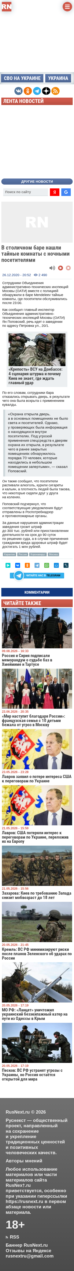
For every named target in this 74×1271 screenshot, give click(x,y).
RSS (12, 1237)
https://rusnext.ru (24, 1201)
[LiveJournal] (66, 565)
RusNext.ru (18, 1112)
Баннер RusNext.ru (27, 1245)
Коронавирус (38, 554)
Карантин (9, 554)
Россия (23, 554)
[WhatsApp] (46, 565)
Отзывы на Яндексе (28, 1250)
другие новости (37, 181)
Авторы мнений (24, 1160)
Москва (53, 554)
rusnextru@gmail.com (30, 1256)
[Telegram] (37, 565)
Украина (58, 78)
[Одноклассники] (27, 565)
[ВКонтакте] (17, 565)
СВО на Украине (22, 78)
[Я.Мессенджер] (8, 565)
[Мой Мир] (56, 565)
